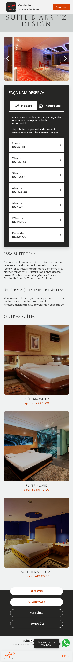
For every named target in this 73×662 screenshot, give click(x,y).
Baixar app (61, 7)
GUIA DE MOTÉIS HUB (25, 644)
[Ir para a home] (9, 656)
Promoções (36, 623)
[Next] (65, 58)
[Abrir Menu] (63, 656)
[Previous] (8, 58)
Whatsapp (38, 602)
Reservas (37, 591)
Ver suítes (36, 612)
